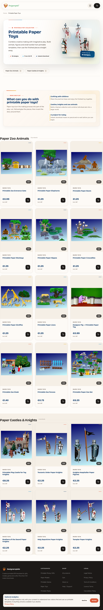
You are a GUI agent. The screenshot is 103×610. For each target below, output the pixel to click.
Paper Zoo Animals (13, 71)
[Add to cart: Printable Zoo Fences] (63, 401)
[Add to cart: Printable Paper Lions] (63, 334)
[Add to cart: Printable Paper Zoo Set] (98, 401)
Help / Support (67, 586)
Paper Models (45, 578)
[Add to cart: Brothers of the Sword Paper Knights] (28, 549)
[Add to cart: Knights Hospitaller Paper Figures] (98, 481)
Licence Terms (88, 586)
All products (66, 573)
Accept (94, 600)
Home (5, 13)
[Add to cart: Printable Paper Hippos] (63, 267)
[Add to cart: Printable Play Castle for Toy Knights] (28, 481)
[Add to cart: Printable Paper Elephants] (63, 200)
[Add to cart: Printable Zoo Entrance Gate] (28, 200)
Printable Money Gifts (48, 573)
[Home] (11, 5)
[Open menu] (90, 5)
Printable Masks (46, 591)
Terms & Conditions (90, 582)
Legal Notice (88, 573)
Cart (63, 578)
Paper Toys (44, 586)
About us (65, 582)
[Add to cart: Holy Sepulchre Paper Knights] (63, 549)
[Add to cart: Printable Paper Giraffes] (28, 334)
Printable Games (46, 582)
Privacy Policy (88, 578)
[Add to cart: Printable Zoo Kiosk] (28, 401)
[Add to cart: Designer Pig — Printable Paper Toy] (98, 334)
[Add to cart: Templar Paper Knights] (98, 549)
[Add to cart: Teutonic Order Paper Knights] (63, 481)
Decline (84, 600)
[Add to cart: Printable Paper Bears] (98, 200)
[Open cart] (97, 5)
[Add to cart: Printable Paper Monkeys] (28, 267)
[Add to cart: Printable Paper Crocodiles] (98, 267)
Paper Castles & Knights (36, 71)
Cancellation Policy (90, 591)
